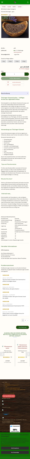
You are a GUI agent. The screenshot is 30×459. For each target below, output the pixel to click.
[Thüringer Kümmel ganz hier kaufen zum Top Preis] (15, 27)
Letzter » (20, 6)
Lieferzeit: (3, 50)
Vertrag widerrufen (8, 396)
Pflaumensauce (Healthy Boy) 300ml (7, 351)
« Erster (4, 6)
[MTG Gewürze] (15, 2)
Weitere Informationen (15, 456)
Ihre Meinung (22, 327)
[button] (2, 354)
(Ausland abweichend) (17, 52)
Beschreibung (5, 93)
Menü (2, 2)
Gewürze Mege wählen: (7, 58)
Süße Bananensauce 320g (22, 351)
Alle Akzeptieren (15, 448)
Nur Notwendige (15, 452)
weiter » (14, 6)
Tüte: (2, 71)
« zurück (9, 6)
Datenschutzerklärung (5, 445)
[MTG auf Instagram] (9, 401)
